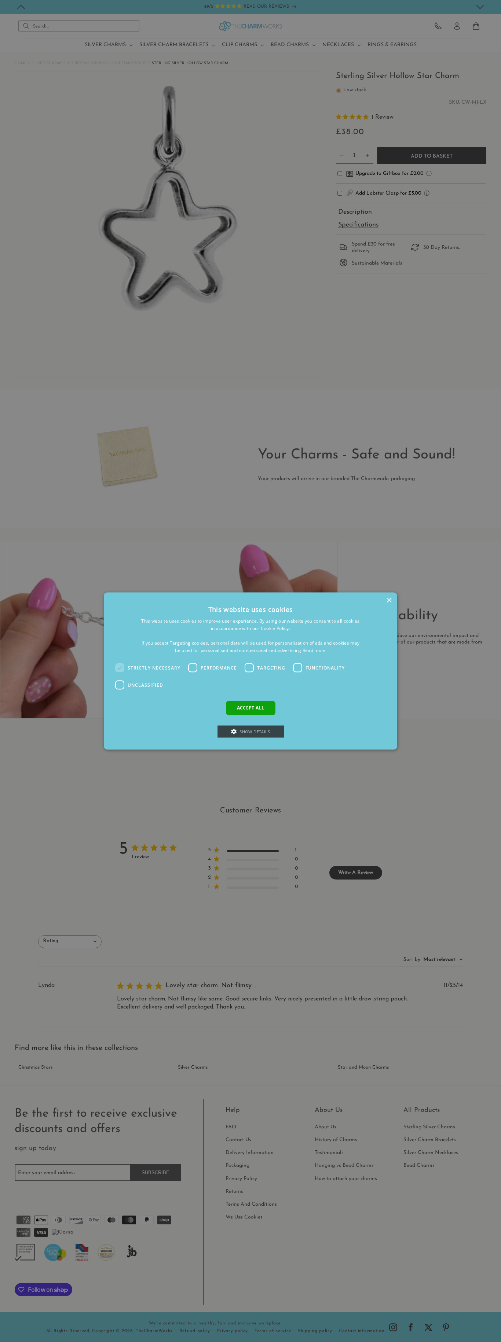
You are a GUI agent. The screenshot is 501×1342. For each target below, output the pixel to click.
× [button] (389, 600)
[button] (251, 731)
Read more (314, 650)
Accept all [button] (250, 708)
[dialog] (250, 671)
